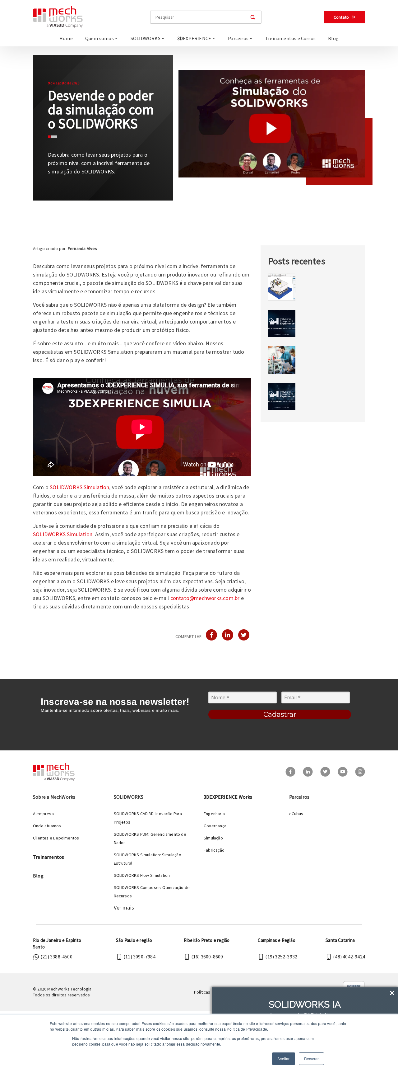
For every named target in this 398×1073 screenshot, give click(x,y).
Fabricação (214, 850)
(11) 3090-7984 (139, 956)
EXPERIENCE (194, 38)
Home (66, 38)
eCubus (296, 813)
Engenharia (214, 813)
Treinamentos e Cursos (290, 38)
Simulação (213, 838)
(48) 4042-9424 (349, 956)
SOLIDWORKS (145, 38)
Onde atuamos (47, 826)
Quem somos (99, 38)
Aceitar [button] (283, 1058)
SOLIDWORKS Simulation (62, 534)
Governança (215, 826)
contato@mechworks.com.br (205, 598)
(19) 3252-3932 (281, 956)
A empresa (43, 813)
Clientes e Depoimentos (56, 838)
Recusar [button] (311, 1058)
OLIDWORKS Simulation (81, 487)
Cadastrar (279, 714)
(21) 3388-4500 (56, 956)
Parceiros (238, 38)
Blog (333, 38)
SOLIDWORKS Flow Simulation (142, 875)
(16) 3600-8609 (207, 956)
